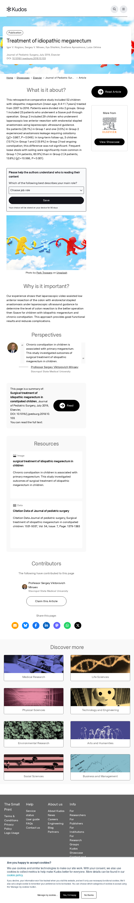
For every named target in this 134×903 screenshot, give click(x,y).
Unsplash (62, 272)
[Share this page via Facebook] (36, 625)
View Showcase (109, 142)
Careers (53, 819)
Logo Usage (11, 833)
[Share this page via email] (15, 625)
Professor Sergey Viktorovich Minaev (54, 367)
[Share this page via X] (77, 625)
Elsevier (37, 77)
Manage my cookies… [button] (48, 894)
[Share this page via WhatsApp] (67, 625)
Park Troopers (44, 272)
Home (9, 77)
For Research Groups (76, 840)
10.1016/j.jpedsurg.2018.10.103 (29, 58)
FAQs (29, 823)
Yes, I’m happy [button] (69, 894)
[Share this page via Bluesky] (25, 625)
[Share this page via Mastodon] (57, 625)
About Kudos (56, 811)
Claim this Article (46, 601)
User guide (33, 819)
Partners (53, 831)
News (51, 815)
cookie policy (15, 875)
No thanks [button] (89, 894)
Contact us (33, 827)
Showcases (23, 77)
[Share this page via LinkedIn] (46, 625)
